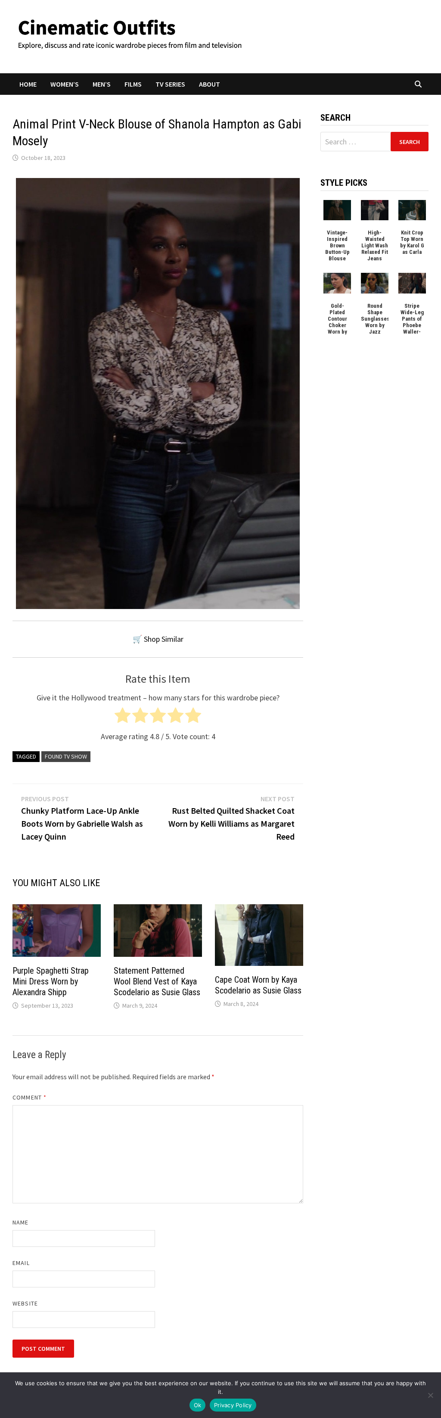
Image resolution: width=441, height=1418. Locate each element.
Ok (198, 1405)
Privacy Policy (233, 1405)
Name (20, 1222)
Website (25, 1303)
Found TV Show (66, 756)
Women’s (64, 84)
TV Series (170, 84)
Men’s (102, 84)
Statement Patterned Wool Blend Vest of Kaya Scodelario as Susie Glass (157, 981)
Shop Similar (163, 639)
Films (133, 84)
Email (20, 1263)
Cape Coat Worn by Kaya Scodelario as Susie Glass (258, 985)
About (209, 84)
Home (28, 84)
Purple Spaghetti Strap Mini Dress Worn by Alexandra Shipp (50, 981)
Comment (29, 1097)
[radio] (122, 717)
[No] (430, 1395)
